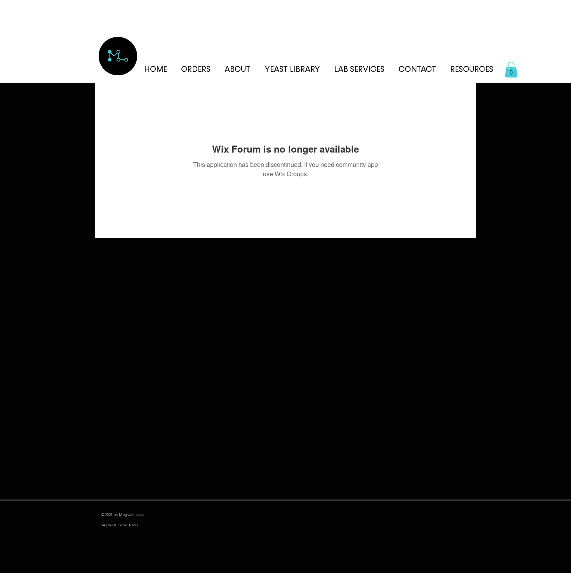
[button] (471, 69)
